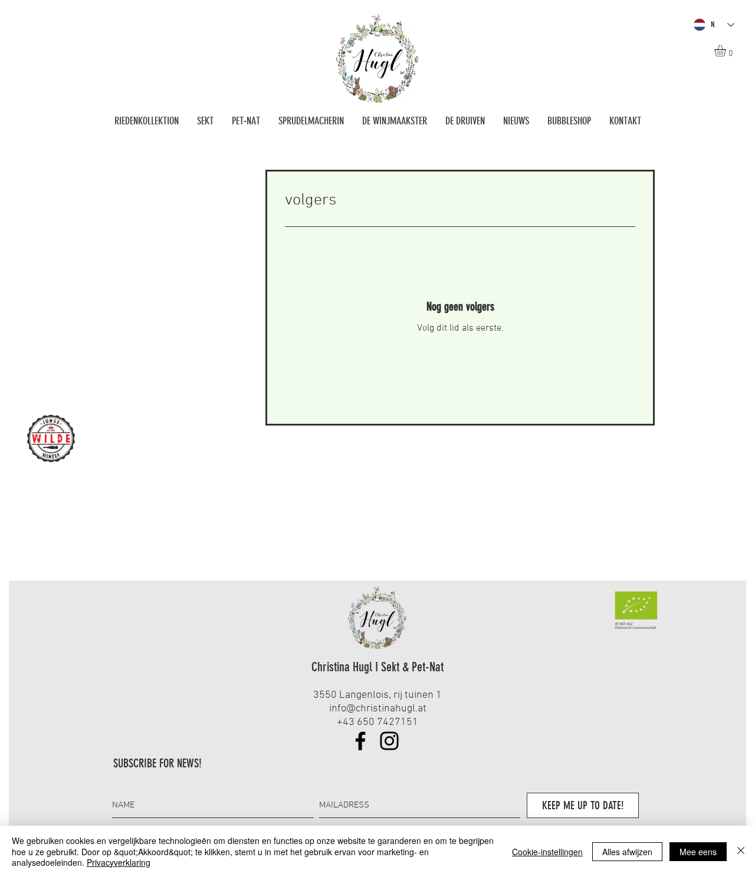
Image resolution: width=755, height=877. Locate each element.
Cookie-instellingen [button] (547, 852)
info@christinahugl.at (377, 709)
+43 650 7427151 (377, 722)
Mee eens (698, 852)
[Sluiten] (741, 851)
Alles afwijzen (627, 852)
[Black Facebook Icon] (360, 740)
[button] (727, 51)
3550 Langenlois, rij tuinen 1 (377, 695)
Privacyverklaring (118, 862)
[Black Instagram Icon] (389, 740)
